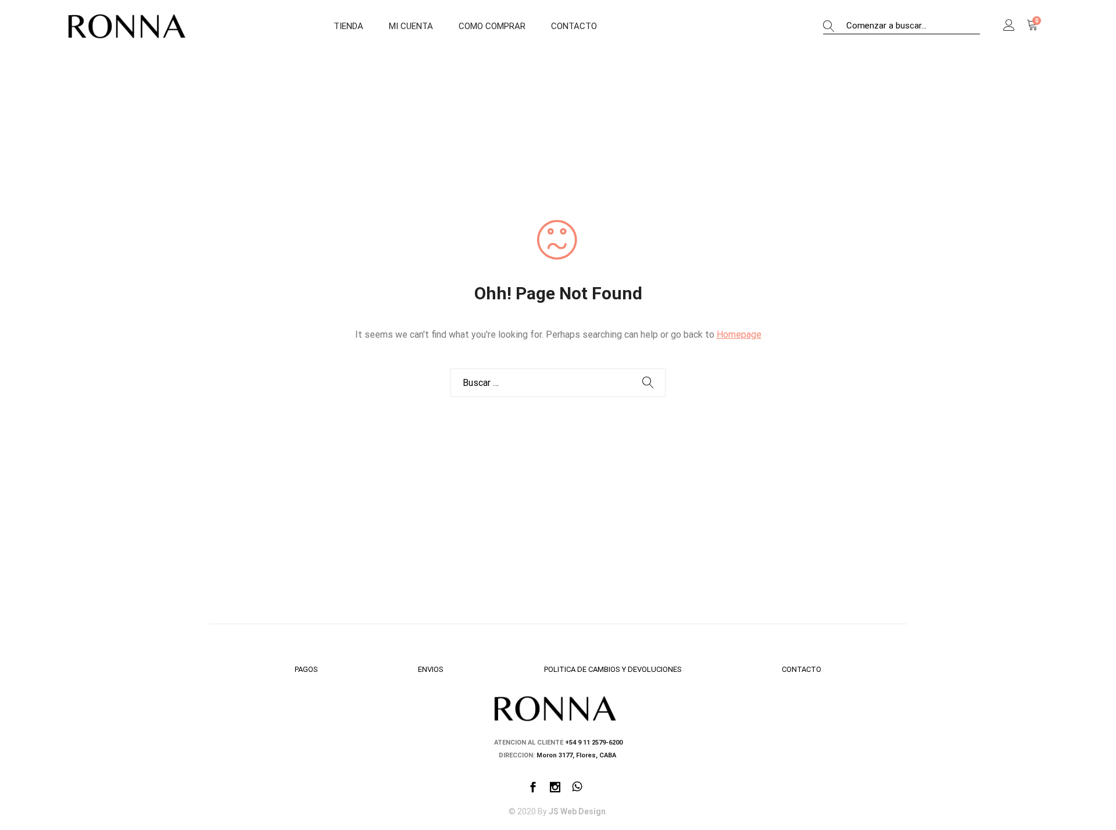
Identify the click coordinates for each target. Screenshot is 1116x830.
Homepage (739, 334)
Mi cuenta (411, 26)
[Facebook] (533, 788)
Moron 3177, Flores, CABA (577, 755)
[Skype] (577, 788)
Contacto (574, 26)
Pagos (306, 669)
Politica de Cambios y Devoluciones (613, 669)
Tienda (348, 26)
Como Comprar (492, 26)
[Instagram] (555, 788)
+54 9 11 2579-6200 (594, 742)
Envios (430, 669)
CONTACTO (801, 669)
